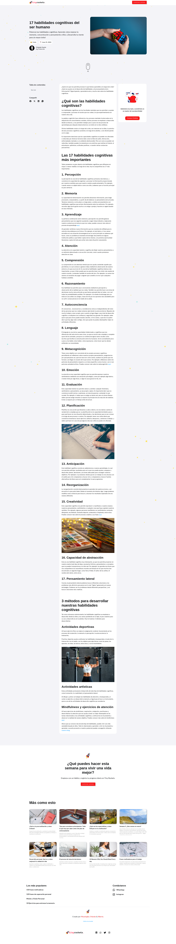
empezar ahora (88, 784)
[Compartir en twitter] (34, 101)
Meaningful (85, 917)
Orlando (93, 917)
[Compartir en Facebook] (30, 101)
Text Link (33, 90)
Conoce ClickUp (132, 118)
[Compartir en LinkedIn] (38, 101)
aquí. (109, 364)
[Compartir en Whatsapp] (42, 101)
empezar (139, 2)
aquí (78, 225)
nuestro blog (66, 730)
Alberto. (101, 917)
